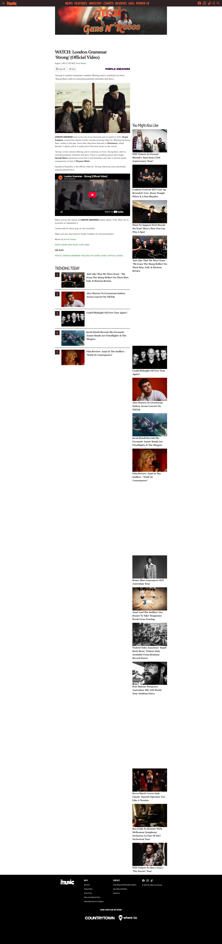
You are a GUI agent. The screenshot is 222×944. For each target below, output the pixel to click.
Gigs (131, 3)
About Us (87, 885)
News (69, 3)
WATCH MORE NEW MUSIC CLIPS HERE (72, 244)
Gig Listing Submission (120, 889)
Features (80, 3)
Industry (95, 3)
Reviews (121, 3)
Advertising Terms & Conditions (94, 901)
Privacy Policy (88, 889)
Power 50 (142, 3)
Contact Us (116, 893)
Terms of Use (88, 893)
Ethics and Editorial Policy (92, 897)
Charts (108, 3)
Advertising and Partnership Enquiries (124, 885)
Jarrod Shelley (81, 63)
